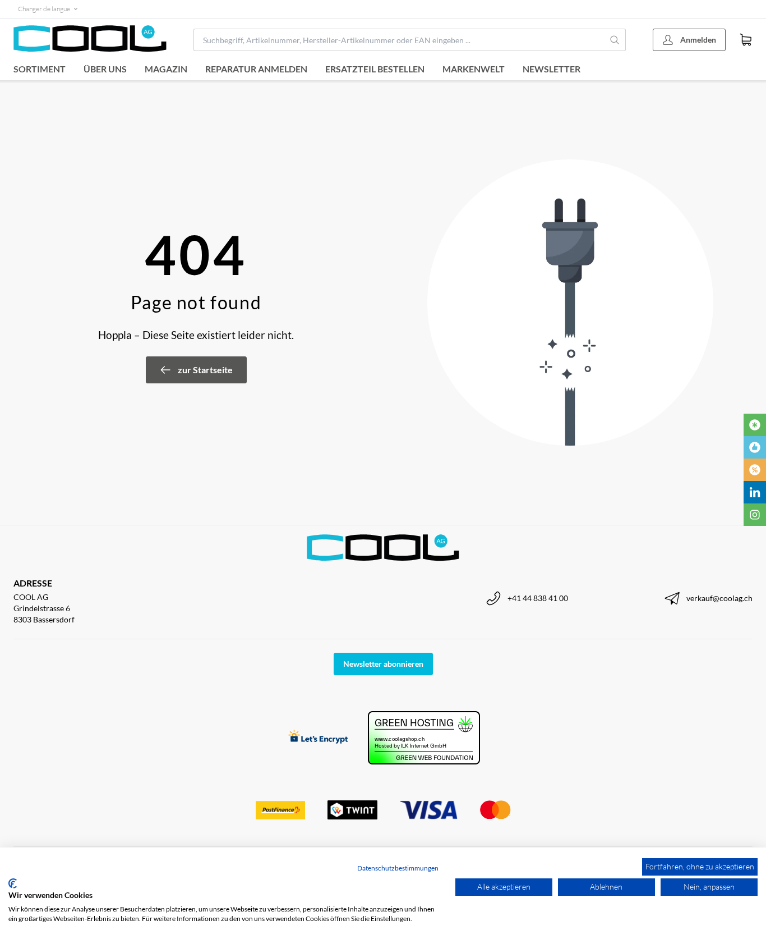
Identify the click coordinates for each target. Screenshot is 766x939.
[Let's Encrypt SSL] (318, 738)
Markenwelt (473, 68)
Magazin (166, 68)
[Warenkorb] (745, 39)
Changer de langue (44, 8)
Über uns (105, 68)
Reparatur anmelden (256, 68)
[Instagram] (755, 514)
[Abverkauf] (755, 470)
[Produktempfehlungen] (755, 447)
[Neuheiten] (755, 425)
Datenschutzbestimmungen (398, 868)
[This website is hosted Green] (424, 737)
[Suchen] (615, 40)
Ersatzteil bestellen (374, 68)
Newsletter (551, 68)
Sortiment (39, 68)
